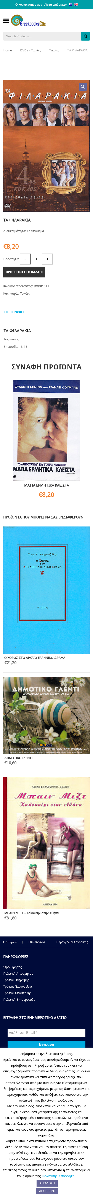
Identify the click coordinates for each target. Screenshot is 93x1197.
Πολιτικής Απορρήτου (59, 1176)
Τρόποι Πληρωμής (16, 980)
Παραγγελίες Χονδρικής (72, 942)
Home (7, 50)
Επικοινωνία (37, 942)
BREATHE (11, 662)
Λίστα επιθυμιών (55, 4)
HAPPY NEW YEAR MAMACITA (26, 530)
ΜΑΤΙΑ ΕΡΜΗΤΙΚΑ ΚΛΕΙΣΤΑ (46, 485)
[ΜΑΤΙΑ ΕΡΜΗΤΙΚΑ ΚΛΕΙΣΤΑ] (46, 430)
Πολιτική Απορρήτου (18, 973)
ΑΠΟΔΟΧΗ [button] (47, 1183)
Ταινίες (54, 50)
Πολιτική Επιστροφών (19, 999)
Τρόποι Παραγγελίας (18, 986)
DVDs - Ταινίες (30, 50)
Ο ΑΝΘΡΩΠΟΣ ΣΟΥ (18, 553)
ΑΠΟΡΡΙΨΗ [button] (47, 1191)
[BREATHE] (46, 615)
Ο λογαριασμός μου (28, 4)
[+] (47, 259)
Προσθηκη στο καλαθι (24, 272)
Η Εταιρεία (10, 942)
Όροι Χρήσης (12, 967)
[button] (83, 87)
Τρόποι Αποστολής (17, 993)
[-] (25, 259)
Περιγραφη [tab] (14, 312)
